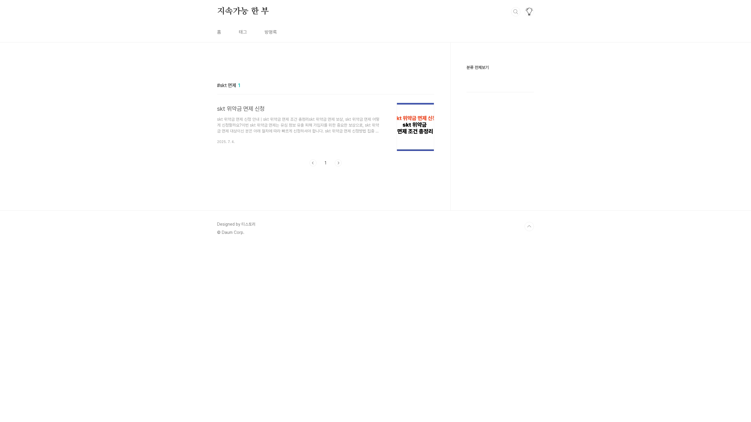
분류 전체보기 (477, 67)
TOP (529, 226)
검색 (515, 11)
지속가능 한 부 (243, 11)
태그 (243, 32)
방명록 (271, 32)
